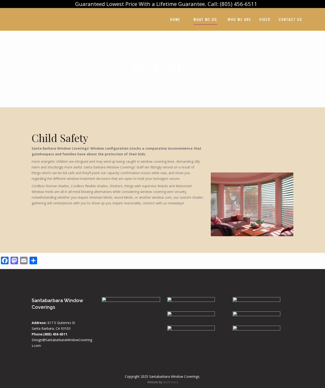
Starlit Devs (170, 382)
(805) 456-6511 (55, 334)
